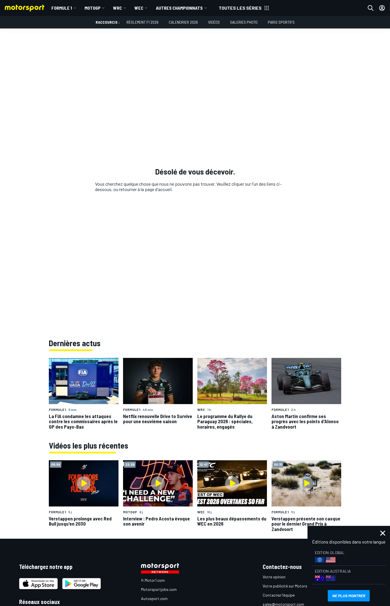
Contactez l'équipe (279, 595)
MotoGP (92, 8)
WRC (117, 8)
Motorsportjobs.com (159, 589)
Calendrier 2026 (183, 22)
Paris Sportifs (281, 22)
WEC (138, 8)
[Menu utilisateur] (382, 8)
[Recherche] (370, 8)
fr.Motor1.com (153, 580)
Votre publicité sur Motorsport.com (293, 585)
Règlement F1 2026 (142, 22)
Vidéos (214, 22)
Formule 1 (61, 8)
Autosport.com (154, 598)
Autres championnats (179, 8)
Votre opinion (274, 576)
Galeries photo (244, 22)
